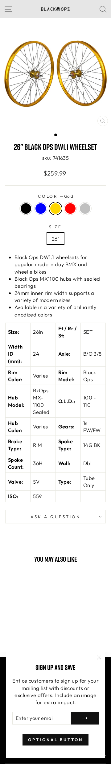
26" (55, 238)
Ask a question (55, 516)
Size (55, 226)
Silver (85, 208)
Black (26, 208)
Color (55, 196)
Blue (41, 208)
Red (70, 208)
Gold (55, 208)
